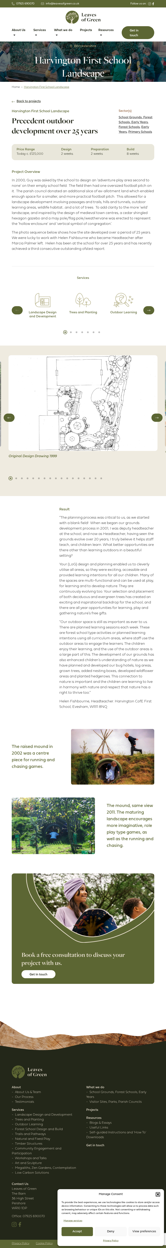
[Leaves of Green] (83, 17)
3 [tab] (76, 332)
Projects (86, 30)
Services (18, 1110)
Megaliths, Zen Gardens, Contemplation (45, 1168)
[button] (158, 1194)
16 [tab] (96, 478)
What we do (95, 1087)
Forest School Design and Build (39, 1129)
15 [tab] (90, 478)
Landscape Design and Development (43, 1114)
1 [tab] (65, 332)
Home (16, 87)
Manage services (73, 1221)
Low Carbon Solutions (32, 1172)
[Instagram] (149, 3)
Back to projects (29, 101)
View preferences (144, 1231)
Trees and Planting (29, 1119)
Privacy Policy (110, 1241)
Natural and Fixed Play (32, 1139)
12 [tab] (73, 478)
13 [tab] (79, 478)
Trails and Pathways (30, 1134)
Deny (110, 1231)
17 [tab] (101, 478)
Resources (93, 1118)
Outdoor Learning (29, 1124)
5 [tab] (88, 332)
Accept (77, 1231)
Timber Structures (28, 1143)
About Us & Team (28, 1092)
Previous (17, 310)
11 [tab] (67, 478)
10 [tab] (62, 478)
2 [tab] (71, 332)
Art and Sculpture (28, 1163)
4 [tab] (82, 332)
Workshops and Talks (31, 1158)
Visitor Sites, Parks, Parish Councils (115, 1102)
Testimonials (24, 1102)
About (16, 1087)
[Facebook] (153, 3)
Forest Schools (129, 127)
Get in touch (95, 1145)
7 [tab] (99, 332)
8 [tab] (50, 478)
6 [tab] (94, 332)
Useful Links (98, 1127)
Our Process (24, 1097)
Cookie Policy (44, 1243)
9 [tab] (56, 478)
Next (148, 310)
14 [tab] (84, 478)
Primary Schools (140, 132)
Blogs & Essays (100, 1122)
